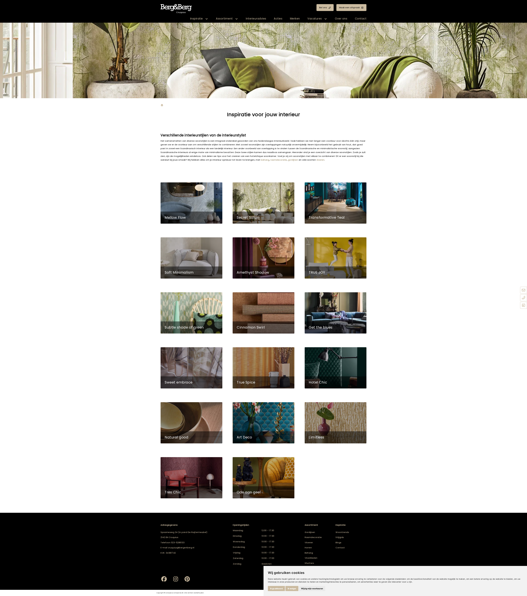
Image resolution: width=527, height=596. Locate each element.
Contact (361, 18)
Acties (278, 18)
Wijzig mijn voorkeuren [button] (312, 588)
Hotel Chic (318, 382)
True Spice (246, 382)
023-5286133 (178, 542)
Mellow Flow (175, 217)
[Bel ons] (523, 297)
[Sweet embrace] (191, 367)
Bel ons (323, 7)
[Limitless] (335, 422)
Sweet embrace (179, 382)
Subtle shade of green (184, 327)
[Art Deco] (263, 422)
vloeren (320, 159)
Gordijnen (310, 532)
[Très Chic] (191, 477)
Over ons (341, 18)
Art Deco (244, 437)
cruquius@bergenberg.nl (181, 547)
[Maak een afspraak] (523, 305)
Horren (308, 547)
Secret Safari (248, 217)
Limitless (316, 437)
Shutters (309, 563)
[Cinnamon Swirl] (263, 313)
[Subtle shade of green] (191, 313)
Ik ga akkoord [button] (276, 588)
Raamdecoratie (313, 537)
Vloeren (309, 542)
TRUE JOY (317, 272)
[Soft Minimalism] (191, 258)
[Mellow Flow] (191, 203)
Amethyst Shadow (253, 272)
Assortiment (224, 18)
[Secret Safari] (263, 203)
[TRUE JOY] (335, 258)
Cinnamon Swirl (251, 327)
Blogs (338, 542)
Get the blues (321, 327)
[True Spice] (263, 367)
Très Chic (173, 492)
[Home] (162, 105)
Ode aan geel (249, 492)
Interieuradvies (256, 18)
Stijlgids (340, 537)
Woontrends (342, 532)
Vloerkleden (311, 557)
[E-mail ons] (523, 290)
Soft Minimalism (179, 272)
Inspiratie (196, 18)
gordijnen (293, 159)
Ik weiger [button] (292, 588)
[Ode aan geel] (263, 477)
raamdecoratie (278, 159)
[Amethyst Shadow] (263, 258)
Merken (295, 18)
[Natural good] (191, 422)
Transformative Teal (327, 217)
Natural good (176, 437)
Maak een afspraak (349, 7)
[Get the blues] (335, 313)
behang (265, 159)
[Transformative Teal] (335, 203)
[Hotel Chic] (335, 367)
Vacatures (314, 18)
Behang (309, 552)
